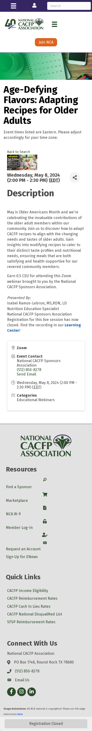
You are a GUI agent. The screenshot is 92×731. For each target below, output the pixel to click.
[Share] (74, 177)
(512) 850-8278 (29, 369)
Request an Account (23, 549)
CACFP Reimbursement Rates (32, 598)
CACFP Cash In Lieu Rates (28, 606)
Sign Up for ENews (22, 557)
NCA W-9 (13, 514)
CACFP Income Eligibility (27, 590)
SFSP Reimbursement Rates (31, 622)
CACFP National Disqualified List (34, 614)
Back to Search (18, 152)
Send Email (26, 374)
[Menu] (13, 6)
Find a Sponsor (19, 487)
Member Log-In (19, 527)
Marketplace (17, 500)
